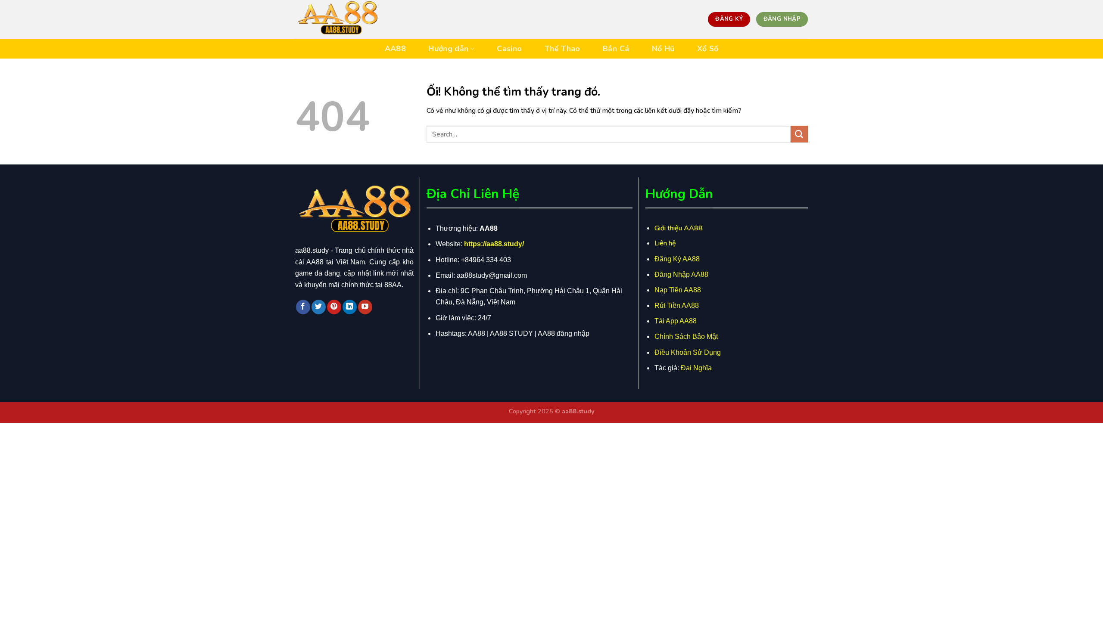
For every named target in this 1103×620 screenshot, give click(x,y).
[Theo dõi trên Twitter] (319, 307)
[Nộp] (799, 134)
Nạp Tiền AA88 (677, 290)
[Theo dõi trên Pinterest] (334, 307)
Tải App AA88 (675, 321)
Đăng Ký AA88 (677, 259)
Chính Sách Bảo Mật (686, 336)
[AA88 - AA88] (338, 19)
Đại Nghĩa (696, 368)
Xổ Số (708, 48)
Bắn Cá (616, 48)
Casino (509, 48)
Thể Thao (562, 48)
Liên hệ (665, 243)
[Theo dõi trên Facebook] (303, 307)
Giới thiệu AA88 (678, 228)
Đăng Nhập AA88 (681, 274)
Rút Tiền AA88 (676, 305)
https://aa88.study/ (494, 244)
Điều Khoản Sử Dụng (687, 352)
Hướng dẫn (448, 48)
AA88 (395, 48)
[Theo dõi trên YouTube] (365, 307)
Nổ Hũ (663, 48)
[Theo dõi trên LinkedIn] (350, 307)
